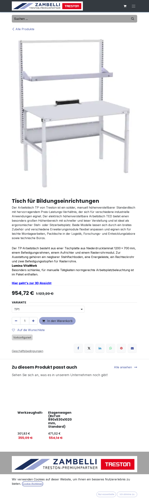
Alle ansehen (123, 367)
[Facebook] (78, 348)
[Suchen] (132, 19)
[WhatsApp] (110, 348)
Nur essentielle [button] (106, 494)
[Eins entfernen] (16, 321)
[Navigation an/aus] (133, 6)
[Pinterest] (121, 348)
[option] (74, 411)
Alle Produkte (24, 29)
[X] (89, 348)
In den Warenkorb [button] (59, 321)
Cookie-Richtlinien (33, 483)
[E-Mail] (132, 348)
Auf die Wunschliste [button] (30, 330)
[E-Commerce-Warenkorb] (124, 6)
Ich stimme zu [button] (127, 494)
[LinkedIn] (100, 348)
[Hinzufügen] (33, 321)
